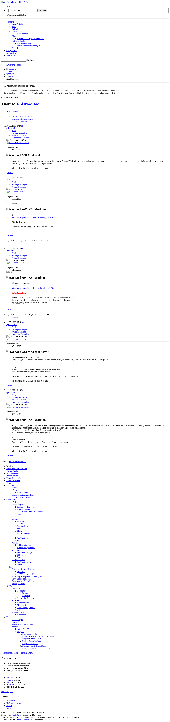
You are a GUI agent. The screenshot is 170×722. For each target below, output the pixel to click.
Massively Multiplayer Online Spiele (27, 576)
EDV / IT (10, 74)
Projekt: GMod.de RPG (32, 639)
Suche (19, 564)
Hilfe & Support (24, 509)
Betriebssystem (23, 603)
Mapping (15, 550)
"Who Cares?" (23, 629)
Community (17, 31)
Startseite (10, 22)
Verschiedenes (12, 617)
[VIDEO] (10, 685)
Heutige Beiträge (24, 43)
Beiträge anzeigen (19, 133)
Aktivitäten (11, 53)
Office (19, 610)
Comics (20, 524)
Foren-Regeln (7, 691)
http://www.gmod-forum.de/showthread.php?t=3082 (34, 217)
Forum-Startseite (13, 480)
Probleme (26, 595)
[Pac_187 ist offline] (16, 263)
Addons (15, 543)
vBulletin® (16, 715)
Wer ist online (12, 476)
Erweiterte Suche (13, 65)
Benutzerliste (22, 34)
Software (10, 76)
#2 (23, 177)
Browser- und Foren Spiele (23, 581)
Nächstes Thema (26, 653)
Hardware (16, 588)
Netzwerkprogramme (26, 607)
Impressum (11, 701)
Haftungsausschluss (14, 703)
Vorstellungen (17, 619)
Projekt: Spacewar (30, 643)
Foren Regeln (17, 48)
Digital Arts (16, 622)
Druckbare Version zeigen (22, 116)
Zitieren (10, 172)
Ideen (19, 531)
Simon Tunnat (23, 720)
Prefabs (20, 555)
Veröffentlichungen (25, 538)
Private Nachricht (19, 135)
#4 (23, 322)
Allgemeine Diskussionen (22, 624)
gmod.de (10, 485)
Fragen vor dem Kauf (26, 507)
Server (19, 514)
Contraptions (22, 526)
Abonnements (12, 473)
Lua (13, 536)
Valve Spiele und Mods (21, 579)
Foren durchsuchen (14, 478)
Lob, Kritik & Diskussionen (23, 497)
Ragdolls (20, 521)
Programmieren (18, 612)
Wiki (14, 502)
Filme (19, 528)
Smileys (9, 680)
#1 (23, 126)
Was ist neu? (11, 55)
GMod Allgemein (19, 504)
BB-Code (10, 677)
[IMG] (9, 682)
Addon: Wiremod (24, 545)
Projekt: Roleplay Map (31, 641)
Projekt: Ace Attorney (31, 634)
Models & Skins (18, 559)
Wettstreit (16, 490)
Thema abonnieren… (20, 121)
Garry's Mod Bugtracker (32, 512)
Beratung (26, 593)
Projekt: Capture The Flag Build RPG (38, 636)
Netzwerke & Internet (26, 598)
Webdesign (21, 615)
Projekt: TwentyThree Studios (34, 646)
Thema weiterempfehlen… (23, 119)
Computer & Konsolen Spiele (24, 569)
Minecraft (21, 571)
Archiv (15, 627)
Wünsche (21, 540)
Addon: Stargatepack (26, 547)
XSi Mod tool (28, 104)
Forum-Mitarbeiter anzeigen (28, 46)
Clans (19, 516)
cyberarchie (15, 243)
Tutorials (20, 557)
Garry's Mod (11, 50)
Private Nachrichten (14, 471)
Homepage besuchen (20, 138)
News (14, 488)
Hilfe (8, 7)
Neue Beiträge (18, 24)
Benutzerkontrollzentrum (16, 468)
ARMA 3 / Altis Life (25, 574)
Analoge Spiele (18, 583)
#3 (23, 248)
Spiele (9, 567)
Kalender (15, 29)
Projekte (20, 631)
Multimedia (22, 605)
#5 (23, 390)
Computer (21, 591)
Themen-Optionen (12, 111)
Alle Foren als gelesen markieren (30, 38)
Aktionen (16, 36)
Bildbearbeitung (23, 533)
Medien (15, 519)
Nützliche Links (18, 41)
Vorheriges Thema (10, 653)
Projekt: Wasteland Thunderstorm (36, 648)
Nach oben (21, 461)
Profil (14, 130)
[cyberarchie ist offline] (18, 142)
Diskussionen (22, 492)
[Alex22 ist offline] (16, 192)
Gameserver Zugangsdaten (23, 495)
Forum (9, 72)
